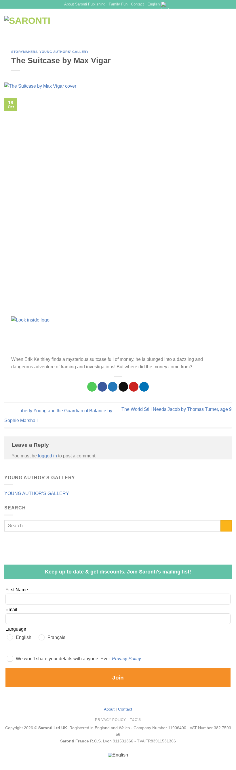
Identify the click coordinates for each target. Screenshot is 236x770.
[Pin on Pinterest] (133, 387)
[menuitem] (118, 755)
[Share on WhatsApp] (92, 387)
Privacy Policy (126, 658)
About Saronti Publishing (84, 4)
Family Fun (118, 4)
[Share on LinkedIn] (144, 387)
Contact (137, 4)
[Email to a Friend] (123, 387)
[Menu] (219, 22)
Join (118, 678)
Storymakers (24, 51)
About (109, 709)
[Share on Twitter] (112, 387)
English (153, 4)
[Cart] (229, 22)
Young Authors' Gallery (63, 51)
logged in (47, 455)
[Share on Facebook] (102, 387)
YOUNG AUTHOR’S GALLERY (36, 493)
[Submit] (226, 526)
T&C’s (135, 720)
